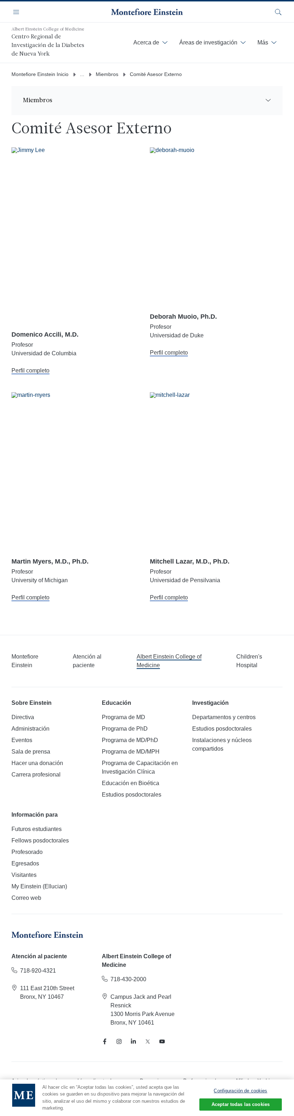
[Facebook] (105, 1041)
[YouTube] (162, 1041)
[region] (147, 1097)
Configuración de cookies (240, 1090)
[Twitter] (148, 1041)
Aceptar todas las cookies (241, 1104)
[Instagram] (119, 1041)
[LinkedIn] (133, 1041)
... (82, 74)
